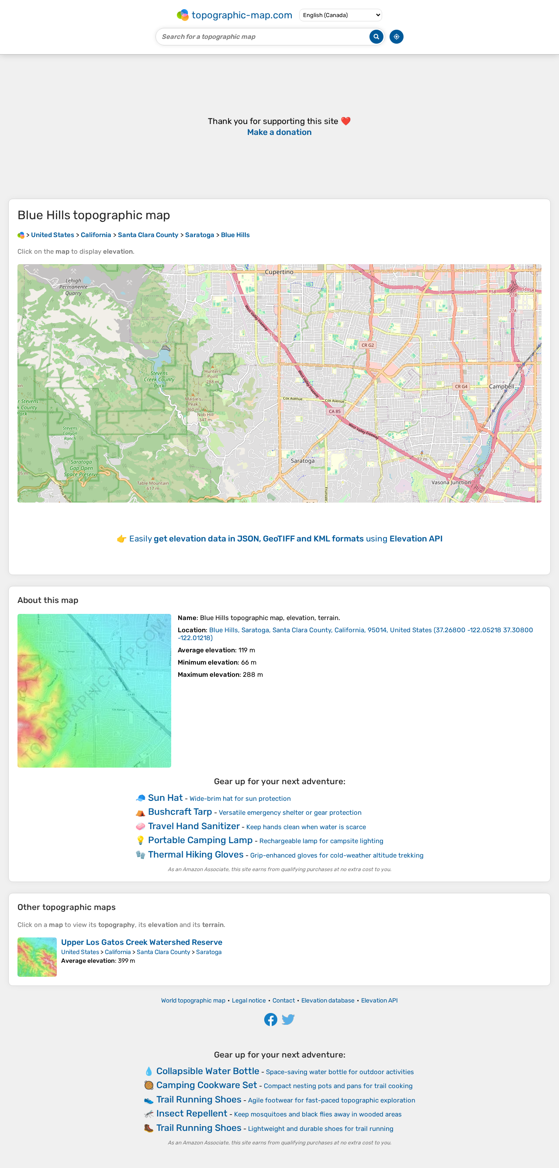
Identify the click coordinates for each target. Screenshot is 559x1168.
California (118, 952)
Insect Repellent (192, 1113)
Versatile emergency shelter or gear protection (290, 813)
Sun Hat (165, 797)
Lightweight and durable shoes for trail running (320, 1129)
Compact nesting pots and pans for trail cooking (338, 1086)
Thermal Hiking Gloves (196, 854)
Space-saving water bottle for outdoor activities (340, 1072)
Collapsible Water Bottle (207, 1070)
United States (80, 952)
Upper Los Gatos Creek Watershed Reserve (141, 942)
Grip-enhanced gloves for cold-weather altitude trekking (337, 855)
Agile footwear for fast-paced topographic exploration (331, 1100)
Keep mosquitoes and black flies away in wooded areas (318, 1114)
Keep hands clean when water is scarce (306, 827)
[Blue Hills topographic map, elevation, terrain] (94, 691)
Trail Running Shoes (199, 1099)
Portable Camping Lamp (200, 839)
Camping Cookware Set (206, 1084)
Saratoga (209, 952)
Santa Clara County (163, 952)
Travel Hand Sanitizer (194, 825)
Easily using (286, 539)
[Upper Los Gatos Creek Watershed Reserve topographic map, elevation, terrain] (37, 957)
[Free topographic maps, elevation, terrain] (20, 235)
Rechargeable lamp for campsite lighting (321, 841)
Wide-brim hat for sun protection (240, 799)
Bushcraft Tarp (180, 811)
